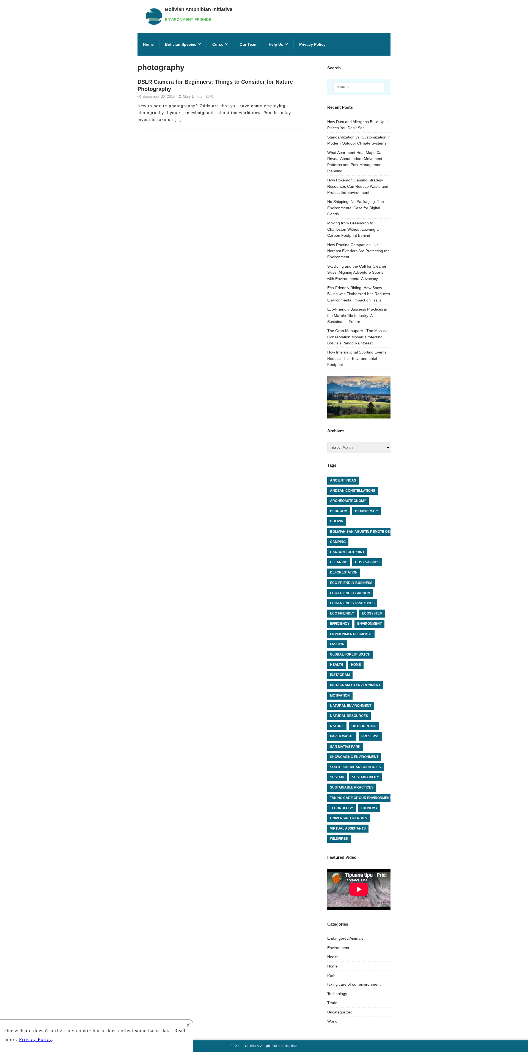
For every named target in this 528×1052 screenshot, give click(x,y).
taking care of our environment (361, 798)
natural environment (350, 706)
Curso (218, 44)
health (336, 665)
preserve (370, 736)
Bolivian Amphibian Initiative (271, 1046)
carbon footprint (347, 552)
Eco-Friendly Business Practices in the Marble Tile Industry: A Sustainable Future (357, 315)
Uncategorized (340, 1012)
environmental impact (351, 634)
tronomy (369, 808)
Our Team (248, 44)
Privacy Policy (312, 44)
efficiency (340, 624)
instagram (340, 675)
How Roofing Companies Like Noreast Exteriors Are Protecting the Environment (358, 251)
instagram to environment (355, 685)
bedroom (338, 511)
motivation (340, 695)
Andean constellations (352, 491)
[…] (178, 119)
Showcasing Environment (354, 757)
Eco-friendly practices (352, 603)
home (356, 665)
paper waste (342, 736)
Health (333, 957)
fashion (337, 644)
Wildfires (339, 839)
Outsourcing (363, 726)
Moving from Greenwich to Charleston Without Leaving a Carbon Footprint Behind (353, 229)
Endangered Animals (345, 938)
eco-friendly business (351, 583)
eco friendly (342, 613)
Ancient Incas (343, 480)
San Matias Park (345, 747)
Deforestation (344, 572)
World (332, 1021)
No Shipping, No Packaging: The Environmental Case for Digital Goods (355, 207)
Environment (338, 947)
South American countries (355, 767)
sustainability (365, 777)
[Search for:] (359, 87)
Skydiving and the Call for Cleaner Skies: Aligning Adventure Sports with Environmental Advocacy (356, 272)
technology (341, 808)
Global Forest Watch (350, 654)
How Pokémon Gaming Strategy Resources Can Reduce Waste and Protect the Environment (357, 186)
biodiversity (366, 511)
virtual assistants (348, 828)
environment (369, 624)
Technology (337, 993)
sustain (337, 777)
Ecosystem (372, 613)
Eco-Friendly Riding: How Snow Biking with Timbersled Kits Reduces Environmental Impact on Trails (358, 294)
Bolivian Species (180, 44)
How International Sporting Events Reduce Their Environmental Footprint (356, 358)
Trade (332, 1003)
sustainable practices (351, 787)
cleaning (338, 562)
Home (148, 44)
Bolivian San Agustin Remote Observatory (370, 532)
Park (331, 975)
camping (338, 542)
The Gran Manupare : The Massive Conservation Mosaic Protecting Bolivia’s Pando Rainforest (358, 336)
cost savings (367, 562)
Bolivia (336, 521)
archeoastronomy (348, 501)
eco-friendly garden (350, 593)
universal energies (348, 818)
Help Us (276, 44)
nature (337, 726)
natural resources (349, 716)
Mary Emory (192, 96)
